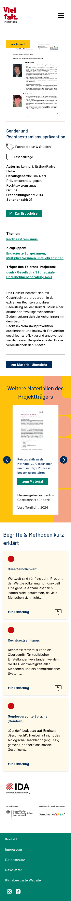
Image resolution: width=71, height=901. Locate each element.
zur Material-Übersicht (29, 365)
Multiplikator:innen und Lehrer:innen (35, 258)
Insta (9, 891)
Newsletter (13, 870)
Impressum (13, 849)
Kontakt (11, 839)
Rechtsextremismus (22, 239)
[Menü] (61, 17)
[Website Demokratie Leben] (51, 812)
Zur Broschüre (26, 213)
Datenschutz (15, 860)
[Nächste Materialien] (64, 460)
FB (18, 891)
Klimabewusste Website (23, 880)
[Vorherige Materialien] (7, 460)
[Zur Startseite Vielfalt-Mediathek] (10, 15)
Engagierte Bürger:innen (25, 253)
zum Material (32, 481)
